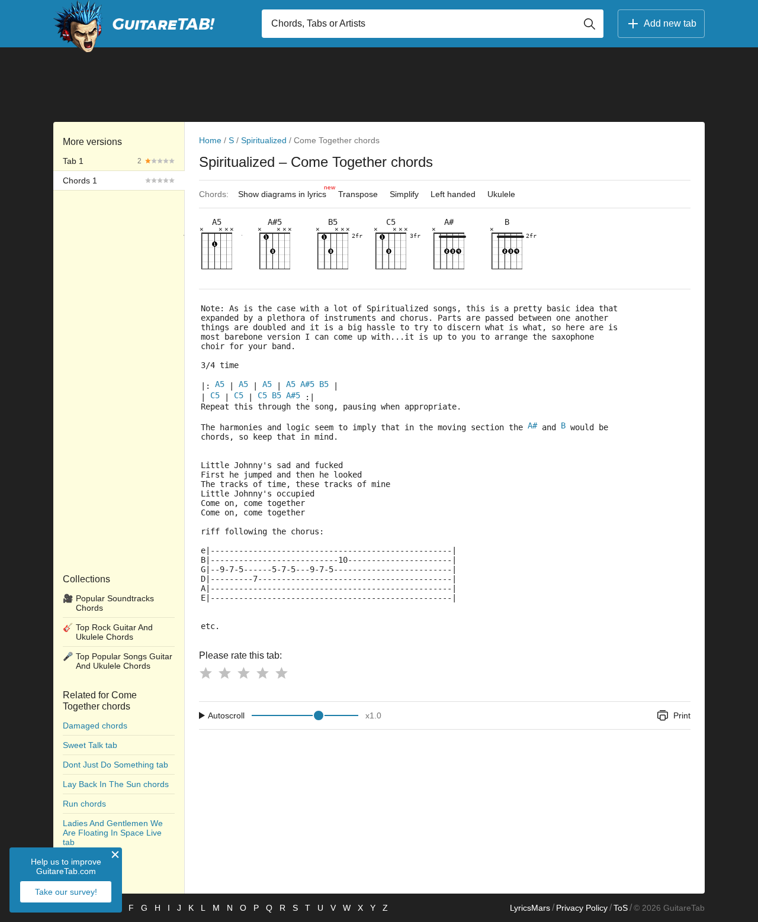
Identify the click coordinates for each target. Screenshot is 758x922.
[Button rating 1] (205, 672)
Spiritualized (264, 140)
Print (681, 715)
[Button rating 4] (262, 672)
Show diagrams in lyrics (285, 191)
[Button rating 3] (243, 672)
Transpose (358, 194)
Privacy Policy (582, 908)
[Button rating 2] (224, 672)
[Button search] (589, 23)
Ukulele (501, 194)
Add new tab (670, 23)
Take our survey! (66, 892)
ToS (621, 908)
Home (210, 140)
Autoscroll (226, 715)
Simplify (404, 194)
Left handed (453, 194)
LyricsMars (530, 908)
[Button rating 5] (281, 672)
